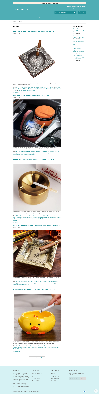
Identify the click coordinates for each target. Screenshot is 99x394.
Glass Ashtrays (42, 18)
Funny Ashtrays (31, 347)
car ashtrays (43, 151)
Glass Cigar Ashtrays (23, 283)
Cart (82, 12)
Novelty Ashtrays (41, 88)
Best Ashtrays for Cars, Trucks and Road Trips (31, 95)
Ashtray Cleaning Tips (30, 215)
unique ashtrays (24, 348)
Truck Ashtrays (31, 154)
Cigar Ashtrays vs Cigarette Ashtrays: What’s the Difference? (36, 225)
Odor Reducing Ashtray (23, 218)
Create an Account (82, 8)
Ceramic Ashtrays (31, 18)
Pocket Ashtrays (22, 152)
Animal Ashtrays (20, 345)
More (77, 18)
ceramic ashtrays (17, 217)
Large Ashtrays (31, 283)
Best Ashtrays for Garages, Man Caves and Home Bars (33, 31)
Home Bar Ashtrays (22, 88)
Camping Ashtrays (35, 151)
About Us (53, 373)
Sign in (74, 8)
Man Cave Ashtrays (32, 88)
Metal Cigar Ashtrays (41, 283)
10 (41, 357)
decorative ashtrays (22, 347)
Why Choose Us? (55, 378)
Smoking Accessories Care (46, 218)
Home (14, 18)
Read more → (16, 92)
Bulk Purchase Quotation (57, 376)
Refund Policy (35, 380)
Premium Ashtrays (50, 283)
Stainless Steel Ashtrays (54, 18)
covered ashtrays (43, 217)
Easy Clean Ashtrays (52, 217)
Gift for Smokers (50, 87)
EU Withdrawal (54, 382)
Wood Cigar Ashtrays (24, 284)
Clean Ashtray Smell (34, 217)
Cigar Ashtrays (34, 87)
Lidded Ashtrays (50, 151)
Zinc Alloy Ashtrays (68, 18)
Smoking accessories (30, 90)
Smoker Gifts (16, 348)
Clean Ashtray (25, 217)
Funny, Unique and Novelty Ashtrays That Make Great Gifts (35, 289)
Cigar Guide (50, 281)
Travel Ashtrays (24, 154)
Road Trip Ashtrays (39, 152)
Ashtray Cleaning (20, 215)
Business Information (37, 373)
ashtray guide (19, 87)
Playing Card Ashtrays (51, 88)
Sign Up (83, 378)
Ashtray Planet (21, 10)
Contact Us (53, 375)
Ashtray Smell (54, 215)
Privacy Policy (35, 376)
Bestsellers (22, 18)
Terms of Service (36, 375)
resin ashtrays (55, 347)
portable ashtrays (30, 152)
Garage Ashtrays (42, 87)
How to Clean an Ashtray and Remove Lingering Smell (33, 159)
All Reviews (53, 380)
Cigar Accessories (35, 281)
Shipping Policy (35, 378)
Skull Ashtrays (21, 90)
